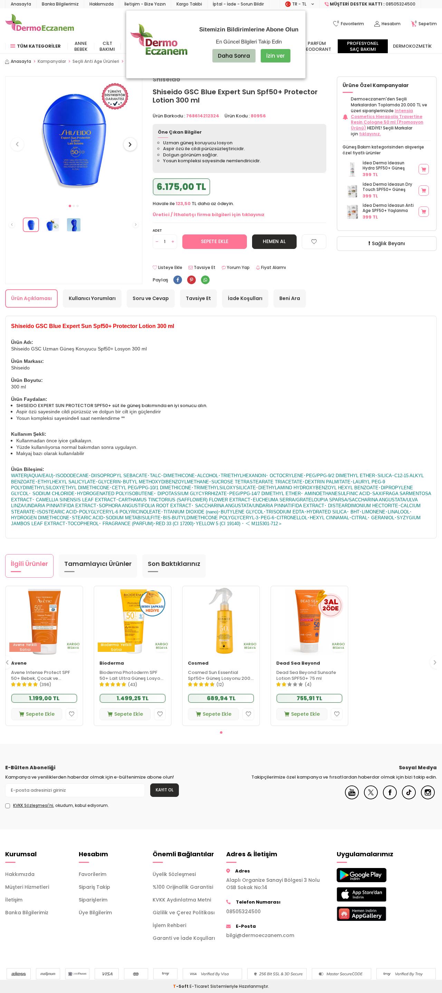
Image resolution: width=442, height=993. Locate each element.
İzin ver (275, 55)
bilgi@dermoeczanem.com (260, 935)
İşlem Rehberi (169, 925)
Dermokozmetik (412, 46)
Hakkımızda (101, 4)
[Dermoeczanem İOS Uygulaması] (368, 894)
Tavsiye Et (204, 267)
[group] (74, 138)
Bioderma (111, 663)
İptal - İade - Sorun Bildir (238, 4)
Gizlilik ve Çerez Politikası (184, 912)
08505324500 (243, 911)
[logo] (39, 23)
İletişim (13, 899)
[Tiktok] (409, 797)
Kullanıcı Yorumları (92, 298)
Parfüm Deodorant (317, 46)
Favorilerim (92, 874)
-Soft (181, 986)
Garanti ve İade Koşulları (184, 938)
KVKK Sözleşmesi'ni (33, 805)
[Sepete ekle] (424, 169)
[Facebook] (390, 797)
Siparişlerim (93, 899)
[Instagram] (428, 797)
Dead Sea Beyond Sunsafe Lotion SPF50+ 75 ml (306, 676)
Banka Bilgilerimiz (60, 4)
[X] (371, 797)
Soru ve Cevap (151, 298)
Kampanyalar (52, 61)
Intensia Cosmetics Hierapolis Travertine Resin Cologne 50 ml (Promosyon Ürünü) (387, 119)
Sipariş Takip (94, 887)
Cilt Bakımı (107, 46)
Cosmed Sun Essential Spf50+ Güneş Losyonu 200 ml (219, 676)
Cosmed (198, 663)
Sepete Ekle (214, 241)
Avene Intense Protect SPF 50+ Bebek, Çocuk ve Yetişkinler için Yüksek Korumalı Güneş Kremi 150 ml (44, 676)
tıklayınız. (370, 134)
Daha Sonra (234, 55)
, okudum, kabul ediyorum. (61, 805)
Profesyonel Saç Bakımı (362, 46)
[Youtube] (352, 797)
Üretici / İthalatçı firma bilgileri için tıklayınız (209, 214)
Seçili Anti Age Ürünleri (96, 61)
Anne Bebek (80, 46)
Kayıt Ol (164, 790)
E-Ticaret (199, 986)
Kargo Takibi (189, 4)
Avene (19, 663)
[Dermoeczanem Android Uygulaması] (368, 875)
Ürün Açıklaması (31, 298)
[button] (70, 206)
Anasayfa (21, 4)
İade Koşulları (245, 298)
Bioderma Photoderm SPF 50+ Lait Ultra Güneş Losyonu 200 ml (132, 676)
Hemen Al (274, 241)
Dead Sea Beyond (298, 663)
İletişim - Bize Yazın (145, 4)
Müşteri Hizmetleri (27, 887)
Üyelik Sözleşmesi (174, 874)
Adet (157, 230)
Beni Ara (289, 298)
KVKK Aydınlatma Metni (182, 899)
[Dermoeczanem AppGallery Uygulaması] (368, 914)
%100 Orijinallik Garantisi (183, 887)
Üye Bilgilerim (95, 912)
